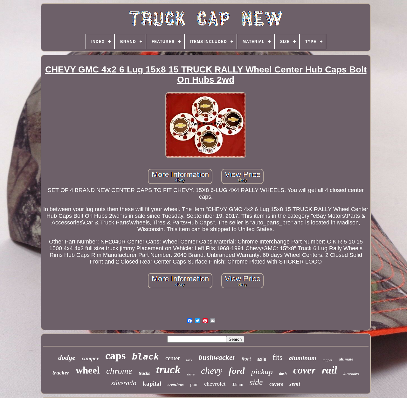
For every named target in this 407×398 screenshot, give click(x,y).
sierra (191, 374)
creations (176, 384)
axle (261, 359)
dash (283, 373)
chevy (211, 370)
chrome (119, 371)
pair (194, 384)
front (246, 358)
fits (277, 357)
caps (115, 355)
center (172, 358)
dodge (66, 357)
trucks (144, 373)
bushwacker (217, 357)
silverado (123, 383)
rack (189, 360)
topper (327, 360)
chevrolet (214, 384)
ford (237, 371)
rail (329, 370)
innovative (351, 373)
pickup (262, 371)
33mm (237, 384)
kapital (152, 383)
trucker (60, 373)
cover (304, 370)
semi (294, 384)
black (145, 356)
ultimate (346, 359)
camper (90, 358)
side (256, 382)
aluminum (302, 357)
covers (276, 384)
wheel (88, 370)
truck (168, 369)
